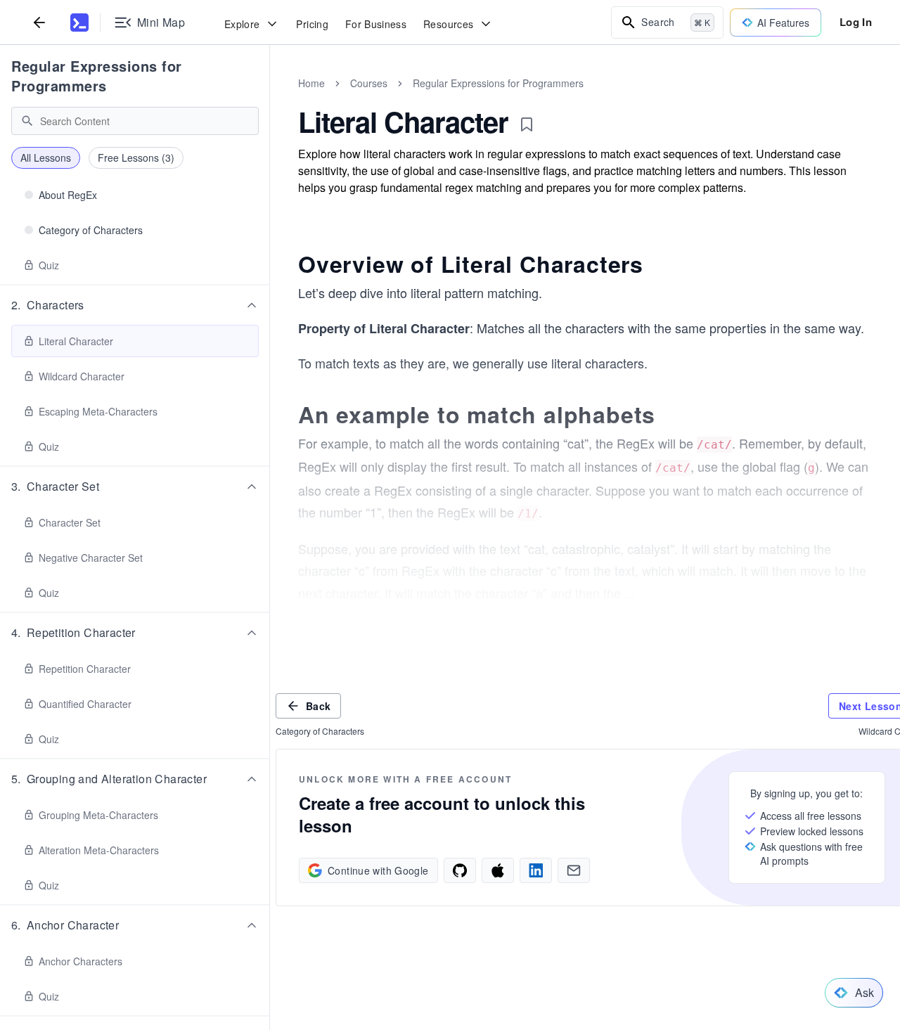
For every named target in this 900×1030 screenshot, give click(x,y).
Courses (368, 83)
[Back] (39, 22)
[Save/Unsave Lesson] (526, 124)
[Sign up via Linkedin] (536, 870)
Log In (856, 22)
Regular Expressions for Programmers (96, 76)
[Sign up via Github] (460, 870)
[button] (135, 305)
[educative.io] (79, 22)
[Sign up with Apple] (498, 870)
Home (311, 83)
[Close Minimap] (270, 98)
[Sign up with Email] (574, 870)
